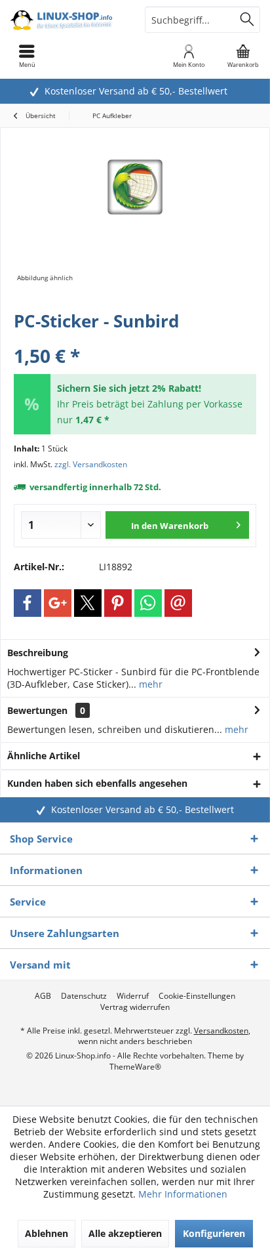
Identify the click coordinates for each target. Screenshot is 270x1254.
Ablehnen (46, 1233)
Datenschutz (84, 996)
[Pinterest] (118, 603)
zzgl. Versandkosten (90, 464)
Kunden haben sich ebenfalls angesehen (97, 783)
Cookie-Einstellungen (197, 996)
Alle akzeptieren (125, 1233)
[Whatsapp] (148, 603)
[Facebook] (27, 603)
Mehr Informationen (182, 1194)
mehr (149, 684)
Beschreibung (37, 652)
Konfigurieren (214, 1233)
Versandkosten (221, 1030)
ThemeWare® (135, 1066)
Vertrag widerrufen (135, 1007)
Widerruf (133, 996)
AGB (43, 996)
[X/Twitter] (88, 603)
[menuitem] (243, 56)
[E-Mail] (178, 603)
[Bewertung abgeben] (135, 338)
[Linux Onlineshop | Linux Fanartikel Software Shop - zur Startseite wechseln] (67, 20)
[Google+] (57, 603)
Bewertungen (37, 710)
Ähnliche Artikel (43, 755)
